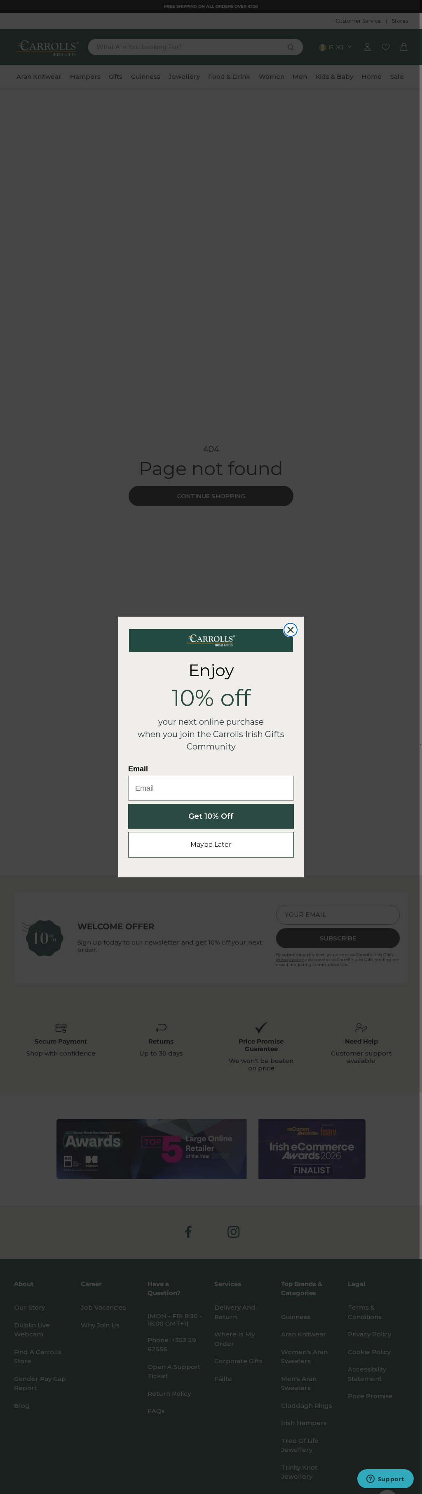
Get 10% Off (211, 816)
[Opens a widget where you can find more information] (385, 1479)
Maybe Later (211, 844)
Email (138, 769)
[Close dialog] (290, 629)
